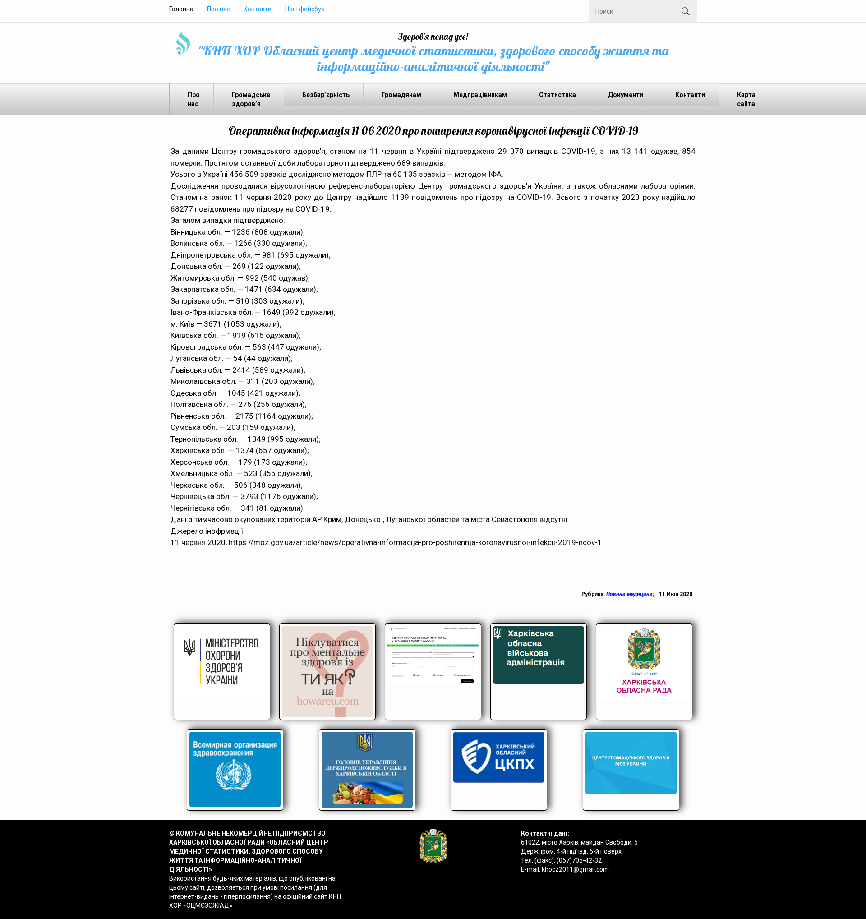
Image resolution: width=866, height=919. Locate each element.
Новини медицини (629, 594)
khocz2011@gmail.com (575, 869)
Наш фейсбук (304, 9)
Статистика (557, 94)
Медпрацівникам (480, 94)
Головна (181, 9)
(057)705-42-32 (579, 860)
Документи (625, 94)
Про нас (218, 9)
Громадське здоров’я (251, 99)
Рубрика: (593, 594)
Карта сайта (746, 99)
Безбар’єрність (326, 94)
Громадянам (401, 94)
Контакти (258, 9)
